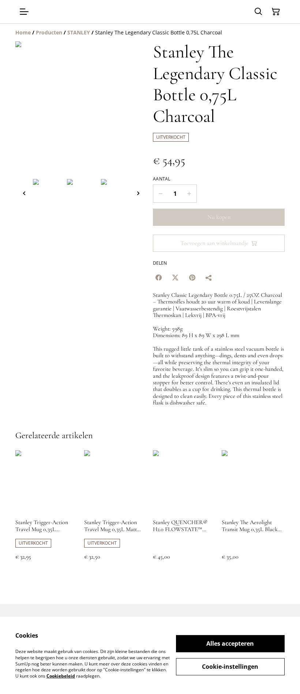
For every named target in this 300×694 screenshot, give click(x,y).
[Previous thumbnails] (24, 193)
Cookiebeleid (60, 676)
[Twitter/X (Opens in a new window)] (175, 277)
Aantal (161, 179)
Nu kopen (218, 217)
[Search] (258, 12)
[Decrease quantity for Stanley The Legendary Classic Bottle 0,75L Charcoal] (160, 193)
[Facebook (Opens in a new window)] (158, 277)
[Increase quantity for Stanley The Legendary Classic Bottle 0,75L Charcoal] (189, 193)
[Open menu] (24, 12)
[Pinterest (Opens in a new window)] (192, 277)
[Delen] (208, 277)
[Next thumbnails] (138, 193)
